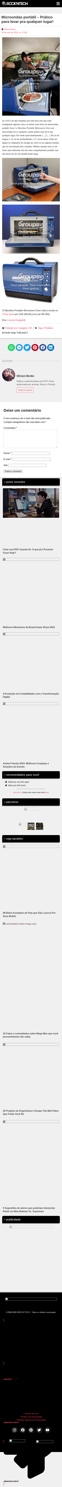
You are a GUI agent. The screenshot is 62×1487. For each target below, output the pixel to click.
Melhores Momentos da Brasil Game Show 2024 (29, 627)
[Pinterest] (31, 1430)
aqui (47, 792)
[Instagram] (14, 1430)
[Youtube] (47, 1430)
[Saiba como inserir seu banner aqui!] (22, 826)
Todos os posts (25, 390)
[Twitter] (39, 1430)
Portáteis (48, 328)
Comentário (10, 428)
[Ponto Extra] (31, 826)
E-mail (8, 459)
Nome (7, 453)
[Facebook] (23, 1430)
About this (17, 792)
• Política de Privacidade (31, 1417)
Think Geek (8, 314)
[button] (11, 347)
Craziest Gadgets (16, 320)
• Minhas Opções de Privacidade (31, 1420)
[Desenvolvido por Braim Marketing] (44, 1442)
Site (6, 465)
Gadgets (23, 328)
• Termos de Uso (31, 1413)
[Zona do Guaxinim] (39, 826)
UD (30, 328)
